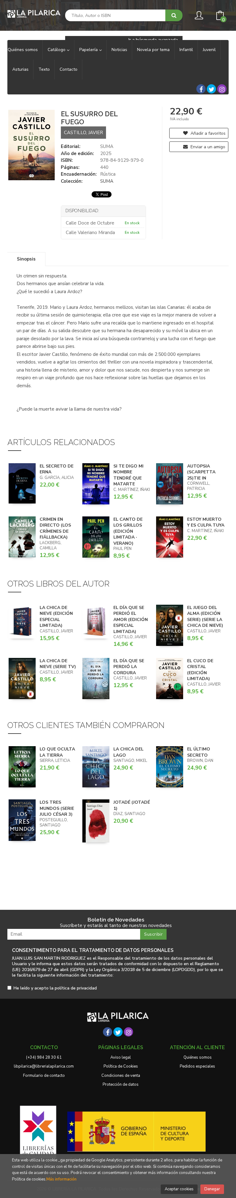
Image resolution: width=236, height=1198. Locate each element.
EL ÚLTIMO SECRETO (198, 752)
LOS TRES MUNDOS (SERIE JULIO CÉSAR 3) (57, 808)
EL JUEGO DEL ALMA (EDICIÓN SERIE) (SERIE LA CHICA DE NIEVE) (205, 617)
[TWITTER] (211, 89)
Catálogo (57, 50)
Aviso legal (120, 1057)
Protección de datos (121, 1084)
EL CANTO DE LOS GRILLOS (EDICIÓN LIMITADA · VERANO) (128, 531)
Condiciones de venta (120, 1075)
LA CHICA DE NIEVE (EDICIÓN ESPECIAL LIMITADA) (56, 617)
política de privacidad (76, 988)
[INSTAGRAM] (221, 89)
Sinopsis (26, 259)
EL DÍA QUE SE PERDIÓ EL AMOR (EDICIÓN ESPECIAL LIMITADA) (130, 620)
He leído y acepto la (55, 988)
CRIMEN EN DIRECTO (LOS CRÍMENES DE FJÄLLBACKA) (55, 528)
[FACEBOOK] (201, 89)
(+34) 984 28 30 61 (44, 1057)
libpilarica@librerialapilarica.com (44, 1066)
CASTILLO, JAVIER (83, 132)
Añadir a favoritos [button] (207, 133)
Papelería (89, 50)
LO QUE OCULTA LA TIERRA (57, 752)
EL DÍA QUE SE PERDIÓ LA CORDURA (128, 667)
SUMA (106, 146)
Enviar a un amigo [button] (207, 147)
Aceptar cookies (179, 1189)
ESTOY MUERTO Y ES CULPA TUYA (205, 522)
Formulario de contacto (44, 1075)
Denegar (212, 1189)
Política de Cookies (121, 1066)
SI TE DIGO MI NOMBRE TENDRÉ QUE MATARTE (128, 475)
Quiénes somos (197, 1057)
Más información (61, 1179)
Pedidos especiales (197, 1066)
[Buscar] (174, 15)
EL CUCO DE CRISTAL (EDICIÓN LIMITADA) (200, 670)
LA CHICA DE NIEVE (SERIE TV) (58, 664)
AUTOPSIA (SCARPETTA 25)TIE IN (201, 472)
